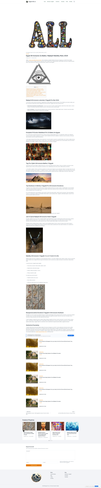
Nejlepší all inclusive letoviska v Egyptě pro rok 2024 (34, 88)
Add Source (96, 486)
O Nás (67, 1)
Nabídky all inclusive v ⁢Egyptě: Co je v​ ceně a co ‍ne (34, 94)
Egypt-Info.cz (26, 436)
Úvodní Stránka (53, 474)
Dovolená (66, 475)
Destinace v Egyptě (68, 474)
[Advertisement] (50, 9)
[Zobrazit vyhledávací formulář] (74, 1)
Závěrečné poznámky (29, 96)
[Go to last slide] (23, 431)
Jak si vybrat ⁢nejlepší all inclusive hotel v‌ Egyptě (34, 93)
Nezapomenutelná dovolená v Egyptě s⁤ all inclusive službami (36, 95)
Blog (51, 475)
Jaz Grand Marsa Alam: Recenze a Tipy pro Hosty (66, 412)
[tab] (49, 440)
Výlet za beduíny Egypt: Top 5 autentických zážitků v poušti (29, 433)
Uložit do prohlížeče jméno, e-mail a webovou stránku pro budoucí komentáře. (67, 462)
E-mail (44, 462)
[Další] (77, 431)
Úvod (45, 1)
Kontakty (70, 1)
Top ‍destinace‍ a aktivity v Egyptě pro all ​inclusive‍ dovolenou (36, 92)
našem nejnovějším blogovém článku (35, 60)
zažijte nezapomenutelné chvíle (41, 331)
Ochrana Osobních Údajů (54, 485)
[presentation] (28, 426)
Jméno (27, 462)
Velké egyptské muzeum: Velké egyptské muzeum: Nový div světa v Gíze (37, 413)
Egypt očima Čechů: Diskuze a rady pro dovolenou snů (56, 433)
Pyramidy (62, 1)
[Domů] (26, 52)
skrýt (37, 87)
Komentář (28, 451)
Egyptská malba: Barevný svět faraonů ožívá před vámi (72, 433)
